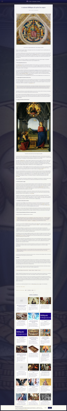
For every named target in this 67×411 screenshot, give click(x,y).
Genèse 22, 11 (30, 186)
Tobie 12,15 (43, 79)
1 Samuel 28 (29, 220)
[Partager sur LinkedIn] (29, 290)
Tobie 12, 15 (24, 235)
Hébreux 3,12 (25, 240)
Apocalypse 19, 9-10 (36, 54)
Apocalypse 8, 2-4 (31, 82)
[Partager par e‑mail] (34, 290)
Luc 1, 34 (42, 185)
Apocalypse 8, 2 (29, 235)
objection (25, 214)
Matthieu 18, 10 (20, 64)
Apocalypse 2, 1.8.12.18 (25, 73)
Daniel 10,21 (30, 74)
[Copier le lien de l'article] (35, 290)
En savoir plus (25, 409)
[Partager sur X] (27, 290)
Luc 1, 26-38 (18, 176)
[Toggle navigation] (2, 1)
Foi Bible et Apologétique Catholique (34, 1)
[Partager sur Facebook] (25, 290)
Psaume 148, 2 (31, 197)
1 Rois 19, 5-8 (42, 162)
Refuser (46, 407)
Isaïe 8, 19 (38, 223)
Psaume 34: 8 (22, 160)
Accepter (50, 407)
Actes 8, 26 (44, 167)
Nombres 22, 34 (41, 186)
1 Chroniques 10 (34, 220)
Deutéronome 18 (31, 217)
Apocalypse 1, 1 (26, 72)
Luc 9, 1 (44, 202)
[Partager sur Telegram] (32, 290)
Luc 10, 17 (42, 203)
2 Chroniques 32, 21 (40, 161)
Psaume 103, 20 (38, 198)
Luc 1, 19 (22, 235)
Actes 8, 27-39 (41, 168)
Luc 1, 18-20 (32, 193)
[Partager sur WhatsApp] (31, 290)
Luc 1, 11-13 (41, 174)
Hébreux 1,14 (34, 156)
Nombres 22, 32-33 (39, 164)
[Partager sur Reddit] (28, 290)
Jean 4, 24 (42, 239)
